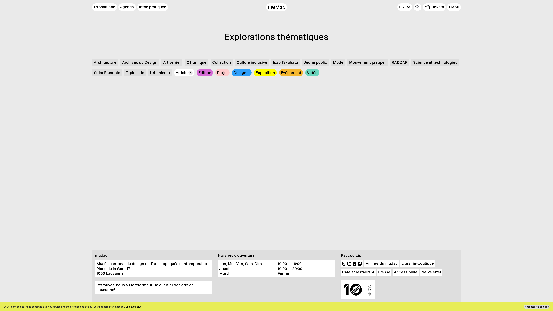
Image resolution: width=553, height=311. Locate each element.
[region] (276, 306)
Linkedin (349, 264)
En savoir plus (134, 306)
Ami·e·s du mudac (382, 263)
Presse (384, 272)
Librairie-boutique (417, 263)
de (407, 7)
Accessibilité (405, 272)
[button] (454, 7)
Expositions (104, 6)
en (401, 7)
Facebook (360, 264)
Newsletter (431, 272)
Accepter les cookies (537, 306)
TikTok (354, 264)
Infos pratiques (152, 6)
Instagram (344, 264)
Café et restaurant (358, 272)
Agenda (127, 6)
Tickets (437, 6)
